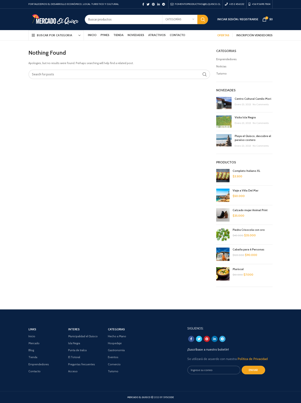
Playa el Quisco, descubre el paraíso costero (253, 138)
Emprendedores (226, 59)
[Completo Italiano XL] (223, 175)
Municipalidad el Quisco (83, 336)
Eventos (113, 357)
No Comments (261, 104)
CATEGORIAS (116, 329)
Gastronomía (116, 350)
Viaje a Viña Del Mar (245, 190)
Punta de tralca (77, 350)
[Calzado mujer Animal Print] (223, 215)
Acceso (73, 371)
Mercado (34, 343)
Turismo (221, 73)
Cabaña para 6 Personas (248, 249)
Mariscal (238, 269)
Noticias (221, 66)
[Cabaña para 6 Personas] (223, 254)
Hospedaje (115, 343)
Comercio (114, 364)
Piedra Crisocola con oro (249, 230)
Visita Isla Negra (245, 117)
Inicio (31, 336)
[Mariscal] (223, 274)
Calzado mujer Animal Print (250, 210)
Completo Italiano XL (246, 171)
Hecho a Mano (117, 336)
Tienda (32, 357)
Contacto (34, 371)
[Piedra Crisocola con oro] (223, 234)
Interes (74, 329)
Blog (31, 350)
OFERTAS (223, 35)
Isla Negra (74, 343)
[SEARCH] (202, 19)
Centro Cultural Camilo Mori (253, 99)
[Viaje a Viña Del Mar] (223, 195)
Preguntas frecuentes (81, 364)
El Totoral (74, 357)
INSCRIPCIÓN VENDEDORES (254, 35)
